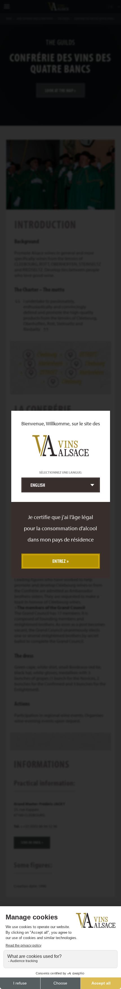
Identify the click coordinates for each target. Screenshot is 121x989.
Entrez (59, 561)
